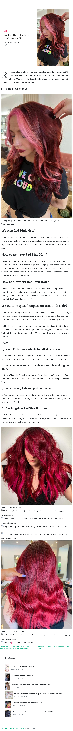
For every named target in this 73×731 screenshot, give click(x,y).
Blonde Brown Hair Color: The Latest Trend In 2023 (31, 684)
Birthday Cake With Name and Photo (13, 728)
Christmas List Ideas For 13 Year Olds (24, 666)
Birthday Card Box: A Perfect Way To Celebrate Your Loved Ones (38, 694)
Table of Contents (15, 88)
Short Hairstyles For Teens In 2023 (24, 675)
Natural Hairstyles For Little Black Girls (27, 703)
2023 (5, 31)
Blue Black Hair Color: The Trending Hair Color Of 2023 (33, 712)
